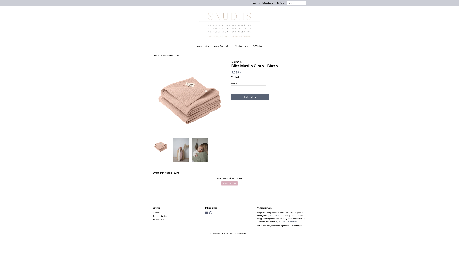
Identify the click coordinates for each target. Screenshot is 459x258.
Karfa (282, 3)
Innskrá (253, 3)
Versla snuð (202, 46)
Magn (234, 83)
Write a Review (229, 183)
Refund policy (158, 219)
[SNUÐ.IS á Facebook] (206, 213)
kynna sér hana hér (289, 221)
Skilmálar (156, 213)
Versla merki (241, 46)
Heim (155, 55)
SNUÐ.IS (232, 233)
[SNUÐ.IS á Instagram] (210, 213)
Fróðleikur (257, 46)
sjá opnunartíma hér (276, 216)
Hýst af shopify (243, 233)
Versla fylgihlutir (221, 46)
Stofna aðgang (267, 3)
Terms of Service (160, 216)
